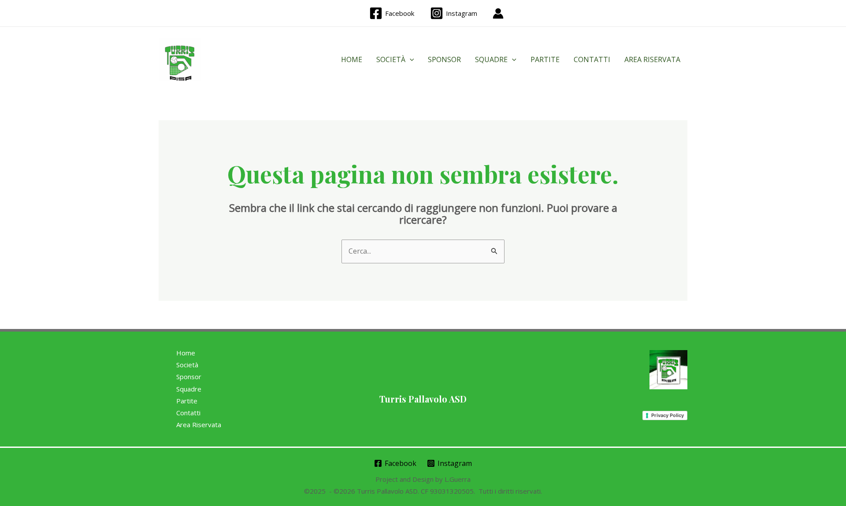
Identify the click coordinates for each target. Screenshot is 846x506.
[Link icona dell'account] (498, 13)
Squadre (491, 59)
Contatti (592, 59)
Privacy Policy (667, 415)
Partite (545, 59)
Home (351, 59)
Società (390, 59)
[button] (409, 59)
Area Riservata (652, 59)
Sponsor (444, 59)
